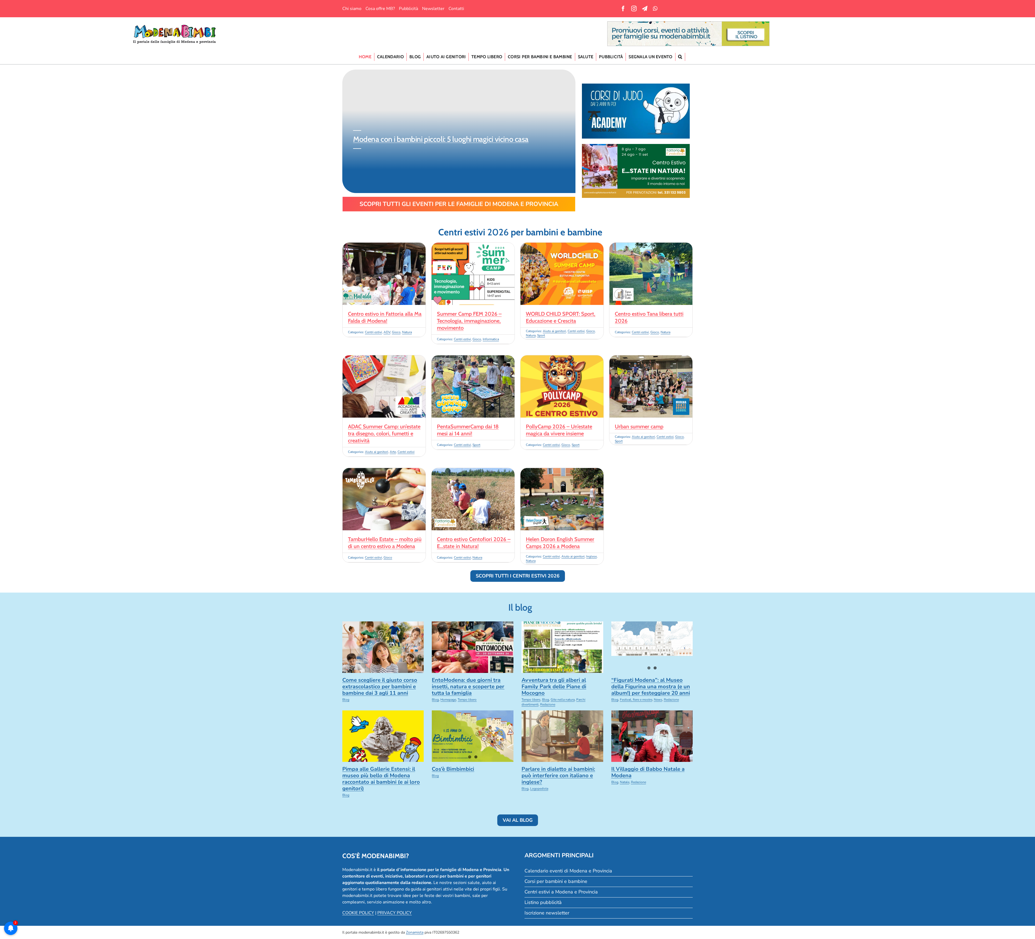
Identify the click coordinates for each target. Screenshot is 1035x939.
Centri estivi (373, 332)
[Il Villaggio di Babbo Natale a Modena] (652, 736)
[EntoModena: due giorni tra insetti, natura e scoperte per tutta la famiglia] (472, 647)
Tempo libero (467, 699)
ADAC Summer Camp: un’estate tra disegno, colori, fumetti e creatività (384, 433)
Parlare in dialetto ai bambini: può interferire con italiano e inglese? (558, 775)
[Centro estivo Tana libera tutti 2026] (650, 246)
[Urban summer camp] (650, 359)
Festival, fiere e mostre (636, 699)
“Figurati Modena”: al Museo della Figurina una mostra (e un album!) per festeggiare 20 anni (650, 686)
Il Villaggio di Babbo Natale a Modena (648, 772)
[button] (680, 57)
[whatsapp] (655, 8)
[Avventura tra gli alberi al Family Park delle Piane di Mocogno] (562, 647)
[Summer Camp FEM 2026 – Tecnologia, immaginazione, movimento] (473, 246)
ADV (387, 332)
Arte (393, 452)
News (658, 699)
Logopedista (539, 788)
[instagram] (634, 8)
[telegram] (644, 8)
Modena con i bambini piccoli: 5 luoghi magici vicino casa (439, 139)
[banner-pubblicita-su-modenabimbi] (688, 24)
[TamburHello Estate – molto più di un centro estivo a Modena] (384, 471)
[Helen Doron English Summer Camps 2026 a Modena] (561, 471)
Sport (541, 335)
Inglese (591, 556)
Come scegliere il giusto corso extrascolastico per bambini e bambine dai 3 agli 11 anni (379, 686)
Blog (345, 699)
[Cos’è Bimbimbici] (472, 736)
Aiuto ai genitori (554, 331)
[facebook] (623, 8)
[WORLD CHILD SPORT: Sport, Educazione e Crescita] (561, 246)
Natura (407, 332)
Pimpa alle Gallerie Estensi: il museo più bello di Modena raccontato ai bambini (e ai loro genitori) (381, 778)
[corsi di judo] (636, 86)
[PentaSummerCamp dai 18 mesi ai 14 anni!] (473, 359)
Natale (624, 782)
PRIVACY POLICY (394, 913)
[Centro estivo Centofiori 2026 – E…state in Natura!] (473, 471)
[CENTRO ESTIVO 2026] (636, 146)
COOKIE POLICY (358, 913)
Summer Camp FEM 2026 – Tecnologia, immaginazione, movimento (469, 321)
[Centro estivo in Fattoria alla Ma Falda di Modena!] (384, 246)
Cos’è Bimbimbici (453, 769)
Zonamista (414, 932)
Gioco (396, 332)
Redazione (547, 704)
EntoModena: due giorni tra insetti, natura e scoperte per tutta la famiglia (468, 686)
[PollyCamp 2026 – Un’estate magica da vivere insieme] (561, 359)
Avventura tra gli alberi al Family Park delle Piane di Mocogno (554, 686)
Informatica (491, 339)
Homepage (448, 699)
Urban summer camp (639, 426)
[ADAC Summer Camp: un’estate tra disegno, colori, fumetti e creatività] (384, 359)
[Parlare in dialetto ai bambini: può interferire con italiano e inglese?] (562, 736)
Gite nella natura (563, 699)
